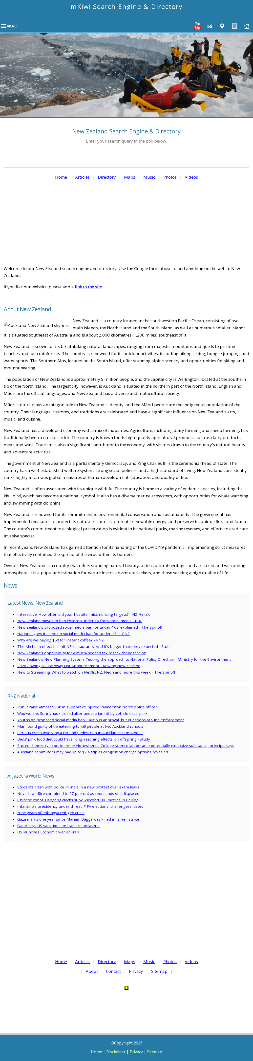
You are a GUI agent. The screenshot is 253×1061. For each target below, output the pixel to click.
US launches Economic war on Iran (48, 831)
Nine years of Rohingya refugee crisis (50, 812)
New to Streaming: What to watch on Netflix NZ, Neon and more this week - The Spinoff (96, 672)
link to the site (88, 287)
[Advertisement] (126, 225)
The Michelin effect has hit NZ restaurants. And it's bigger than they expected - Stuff (93, 646)
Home (61, 177)
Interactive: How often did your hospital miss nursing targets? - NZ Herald (83, 614)
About (92, 971)
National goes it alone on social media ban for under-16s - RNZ (73, 633)
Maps (129, 177)
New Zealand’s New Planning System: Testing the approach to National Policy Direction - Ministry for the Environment (124, 659)
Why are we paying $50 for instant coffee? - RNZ (60, 639)
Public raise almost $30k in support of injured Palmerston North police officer (87, 706)
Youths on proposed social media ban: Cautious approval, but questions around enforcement (100, 719)
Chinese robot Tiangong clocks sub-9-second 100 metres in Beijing (77, 799)
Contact (113, 971)
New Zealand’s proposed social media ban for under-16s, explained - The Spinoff (89, 627)
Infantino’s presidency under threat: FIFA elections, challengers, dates (80, 806)
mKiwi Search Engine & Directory (127, 6)
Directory (107, 177)
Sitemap (159, 971)
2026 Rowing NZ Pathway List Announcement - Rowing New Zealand (78, 665)
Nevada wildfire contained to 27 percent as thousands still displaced (78, 793)
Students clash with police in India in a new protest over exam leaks (78, 787)
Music (149, 177)
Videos (191, 177)
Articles (82, 177)
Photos (170, 177)
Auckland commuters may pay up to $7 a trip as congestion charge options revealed (92, 751)
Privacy (136, 971)
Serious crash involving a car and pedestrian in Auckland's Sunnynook (80, 732)
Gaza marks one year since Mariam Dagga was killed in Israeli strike (78, 819)
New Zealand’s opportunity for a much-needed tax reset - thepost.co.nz (81, 652)
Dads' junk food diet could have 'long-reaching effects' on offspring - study (83, 739)
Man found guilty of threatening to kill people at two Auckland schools (80, 726)
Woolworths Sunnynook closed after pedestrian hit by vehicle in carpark (82, 713)
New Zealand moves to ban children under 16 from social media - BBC (79, 620)
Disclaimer (116, 1052)
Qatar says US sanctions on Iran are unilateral (58, 825)
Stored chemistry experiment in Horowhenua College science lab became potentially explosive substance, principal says (125, 745)
